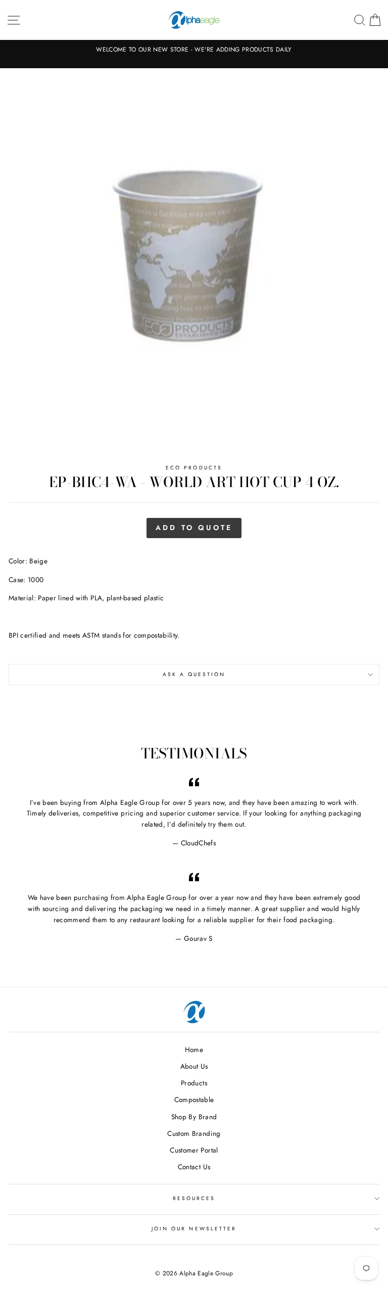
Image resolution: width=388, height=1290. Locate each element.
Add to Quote (194, 527)
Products (194, 1083)
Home (194, 1049)
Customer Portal (194, 1150)
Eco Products (194, 467)
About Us (194, 1066)
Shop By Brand (194, 1117)
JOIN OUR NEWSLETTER (194, 1228)
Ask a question (194, 674)
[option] (194, 50)
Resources (194, 1198)
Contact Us (194, 1167)
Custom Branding (193, 1133)
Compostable (194, 1099)
